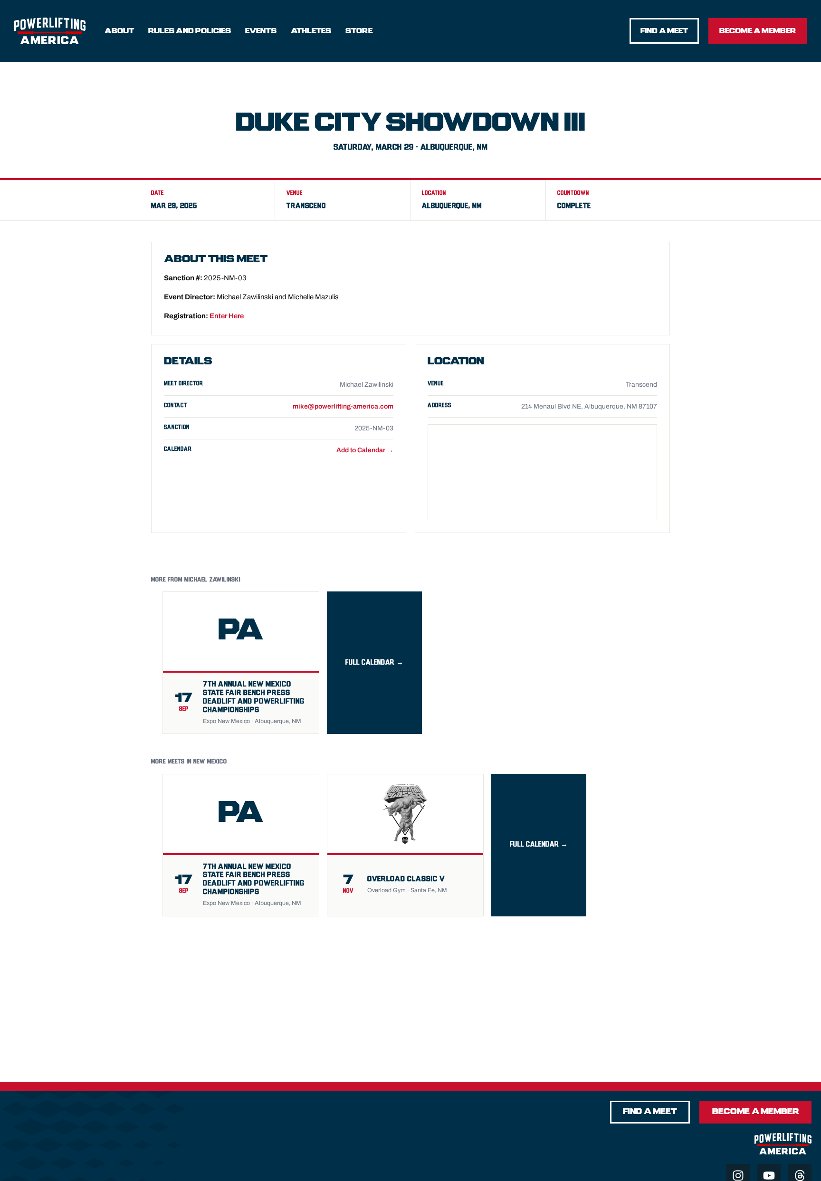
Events (261, 31)
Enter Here (227, 316)
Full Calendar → (374, 662)
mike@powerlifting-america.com (343, 406)
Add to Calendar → (364, 450)
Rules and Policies (189, 31)
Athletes (311, 31)
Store (358, 31)
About (119, 31)
